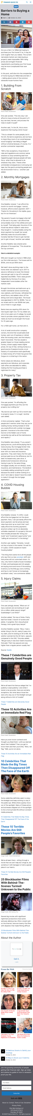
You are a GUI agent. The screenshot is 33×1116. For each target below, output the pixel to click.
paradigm (20, 557)
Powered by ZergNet (27, 969)
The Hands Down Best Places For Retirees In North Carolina (23, 1036)
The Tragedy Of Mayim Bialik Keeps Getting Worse (8, 1012)
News (16, 6)
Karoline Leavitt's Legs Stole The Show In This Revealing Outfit (7, 990)
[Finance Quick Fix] (9, 2)
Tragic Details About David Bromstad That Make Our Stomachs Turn (23, 1013)
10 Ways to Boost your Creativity (17, 1058)
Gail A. (5, 18)
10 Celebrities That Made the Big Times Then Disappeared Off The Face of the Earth (15, 819)
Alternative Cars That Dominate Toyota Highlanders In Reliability (8, 1036)
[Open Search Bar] (26, 2)
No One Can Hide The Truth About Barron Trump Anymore (23, 990)
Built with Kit (16, 1098)
